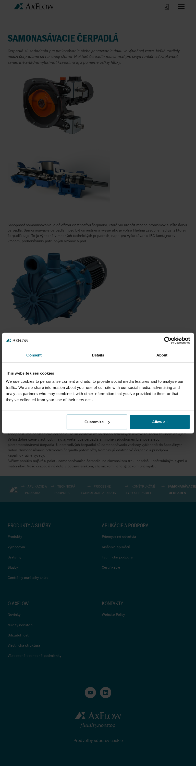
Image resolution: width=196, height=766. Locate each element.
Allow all (159, 421)
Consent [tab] (34, 355)
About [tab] (162, 355)
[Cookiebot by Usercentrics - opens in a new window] (167, 340)
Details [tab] (98, 355)
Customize (94, 421)
